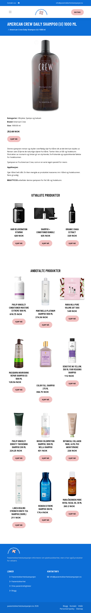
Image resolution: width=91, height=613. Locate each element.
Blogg (13, 590)
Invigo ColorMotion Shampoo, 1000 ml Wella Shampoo (45, 444)
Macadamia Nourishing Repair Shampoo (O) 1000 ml (19, 375)
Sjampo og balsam (33, 118)
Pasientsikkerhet (18, 581)
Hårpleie (21, 118)
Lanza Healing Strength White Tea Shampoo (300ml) (19, 511)
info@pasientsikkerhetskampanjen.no (69, 3)
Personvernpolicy (67, 609)
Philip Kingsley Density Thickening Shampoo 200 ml (19, 444)
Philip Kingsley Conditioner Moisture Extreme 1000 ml (19, 307)
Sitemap (79, 609)
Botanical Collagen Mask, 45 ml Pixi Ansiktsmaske (72, 444)
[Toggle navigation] (10, 12)
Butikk (77, 12)
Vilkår (80, 606)
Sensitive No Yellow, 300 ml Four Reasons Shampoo (72, 369)
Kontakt (73, 606)
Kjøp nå (13, 139)
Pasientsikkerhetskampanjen (23, 577)
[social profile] (18, 3)
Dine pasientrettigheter (21, 586)
